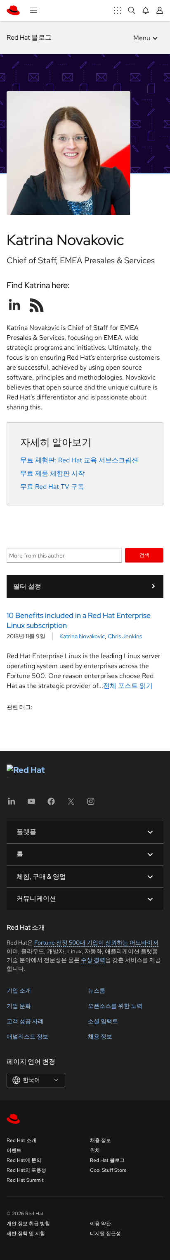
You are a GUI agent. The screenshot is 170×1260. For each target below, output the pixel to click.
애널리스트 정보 (27, 1036)
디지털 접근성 (105, 1233)
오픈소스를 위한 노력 (115, 1006)
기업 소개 (19, 990)
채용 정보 (100, 1036)
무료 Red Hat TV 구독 (52, 486)
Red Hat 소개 (21, 1140)
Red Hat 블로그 (29, 37)
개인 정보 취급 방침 (28, 1223)
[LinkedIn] (12, 804)
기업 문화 (19, 1006)
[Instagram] (91, 804)
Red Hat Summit (25, 1180)
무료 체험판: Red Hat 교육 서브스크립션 (79, 460)
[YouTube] (31, 804)
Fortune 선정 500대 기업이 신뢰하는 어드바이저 (96, 942)
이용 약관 (100, 1223)
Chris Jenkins (125, 636)
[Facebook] (51, 804)
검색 (144, 554)
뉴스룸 (96, 990)
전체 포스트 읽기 (128, 685)
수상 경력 (93, 960)
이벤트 (14, 1150)
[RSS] (37, 305)
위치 (95, 1150)
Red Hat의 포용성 (26, 1170)
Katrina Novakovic (82, 636)
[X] (71, 804)
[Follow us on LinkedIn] (14, 305)
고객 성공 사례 (25, 1021)
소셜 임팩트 (103, 1021)
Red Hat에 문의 (24, 1160)
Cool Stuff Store (108, 1170)
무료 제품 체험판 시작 (52, 473)
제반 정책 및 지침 (26, 1233)
